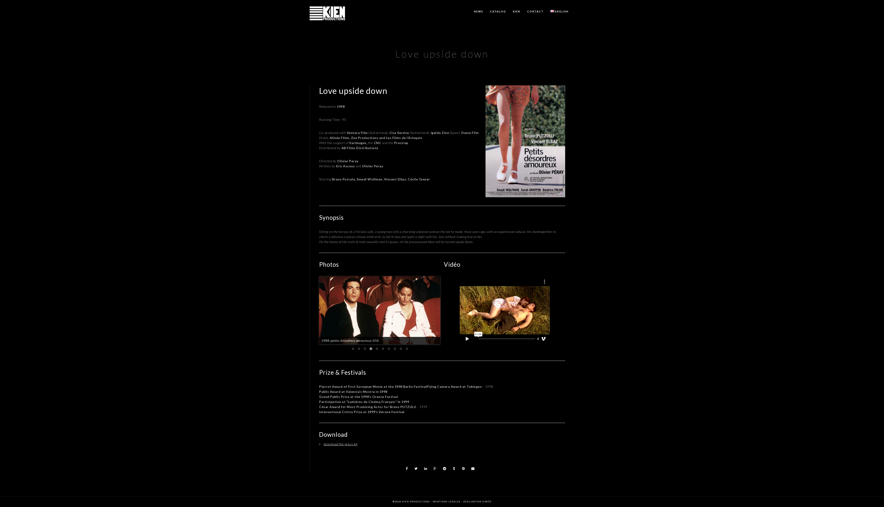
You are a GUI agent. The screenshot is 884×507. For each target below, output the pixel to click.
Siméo (487, 501)
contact (535, 11)
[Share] (406, 468)
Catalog (498, 11)
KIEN (516, 11)
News (478, 11)
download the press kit (341, 444)
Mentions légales (446, 501)
